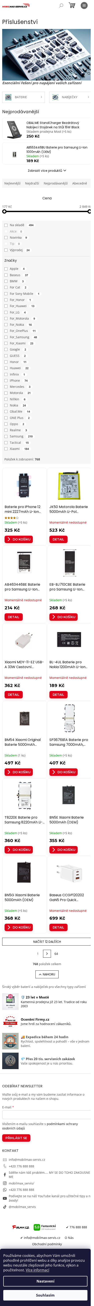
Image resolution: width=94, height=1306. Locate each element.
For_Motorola (22, 318)
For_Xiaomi (21, 343)
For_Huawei (22, 306)
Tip (15, 244)
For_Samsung (23, 337)
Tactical (19, 442)
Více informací (37, 1270)
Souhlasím (45, 1295)
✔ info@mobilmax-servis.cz (40, 1238)
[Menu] (84, 5)
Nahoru (49, 974)
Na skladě (21, 225)
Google (18, 349)
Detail (58, 539)
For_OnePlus (23, 331)
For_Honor (20, 300)
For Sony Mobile (24, 294)
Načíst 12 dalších (47, 941)
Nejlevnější (12, 183)
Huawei (19, 368)
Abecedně (79, 183)
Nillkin (17, 399)
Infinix (17, 374)
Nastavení (45, 1281)
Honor (18, 362)
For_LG (18, 312)
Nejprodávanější (56, 183)
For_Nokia (21, 324)
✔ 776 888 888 (76, 1227)
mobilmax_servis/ (21, 1183)
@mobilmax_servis (22, 1207)
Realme (18, 430)
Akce (16, 231)
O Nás (69, 1238)
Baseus (19, 275)
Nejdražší (32, 183)
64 (56, 954)
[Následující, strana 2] (47, 954)
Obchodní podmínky (47, 1244)
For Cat (18, 287)
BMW (17, 281)
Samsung (21, 436)
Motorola (20, 393)
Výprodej (20, 250)
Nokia (18, 405)
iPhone (19, 380)
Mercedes (20, 387)
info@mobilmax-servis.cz (27, 1160)
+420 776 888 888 (21, 1166)
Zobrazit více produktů (45, 170)
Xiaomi (19, 449)
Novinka (18, 237)
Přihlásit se (16, 1138)
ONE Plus (20, 418)
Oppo (17, 424)
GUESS (18, 356)
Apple (17, 269)
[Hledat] (61, 5)
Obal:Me (20, 411)
